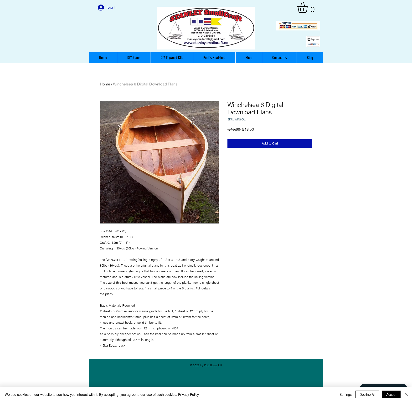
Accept (391, 394)
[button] (308, 7)
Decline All (367, 394)
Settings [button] (346, 394)
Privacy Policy (188, 394)
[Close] (406, 394)
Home (105, 84)
